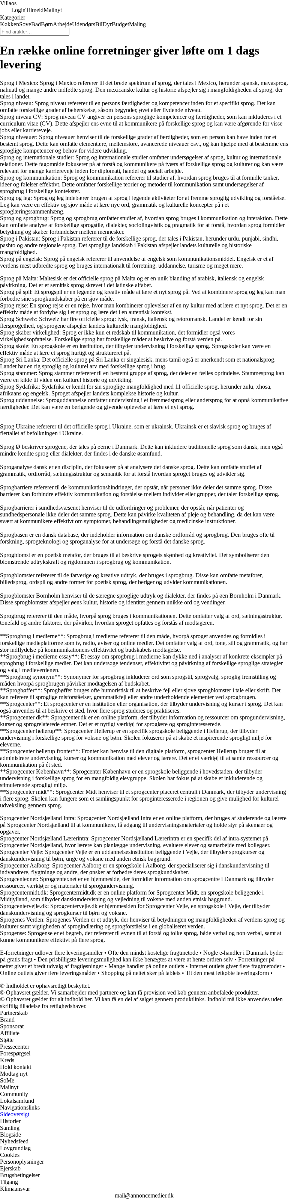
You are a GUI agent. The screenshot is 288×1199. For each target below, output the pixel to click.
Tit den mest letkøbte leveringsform (227, 973)
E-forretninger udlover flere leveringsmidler (51, 952)
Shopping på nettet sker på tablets (140, 973)
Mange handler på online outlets (146, 966)
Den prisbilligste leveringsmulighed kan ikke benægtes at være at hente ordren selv (135, 959)
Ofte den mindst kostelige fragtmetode (153, 952)
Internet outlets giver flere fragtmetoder (235, 966)
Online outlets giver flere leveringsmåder (48, 973)
